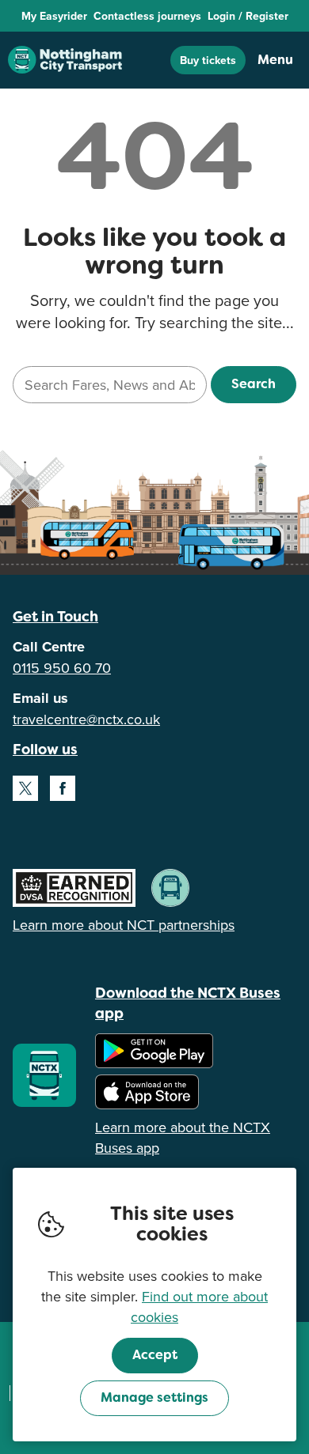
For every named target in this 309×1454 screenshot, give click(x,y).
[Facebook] (62, 788)
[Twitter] (25, 788)
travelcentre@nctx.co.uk (86, 719)
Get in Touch (55, 616)
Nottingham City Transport (65, 60)
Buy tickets (208, 60)
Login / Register (248, 16)
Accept (154, 1354)
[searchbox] (110, 384)
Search (253, 384)
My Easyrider (54, 16)
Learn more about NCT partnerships (124, 925)
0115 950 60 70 (62, 668)
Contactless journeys (147, 16)
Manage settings (154, 1397)
